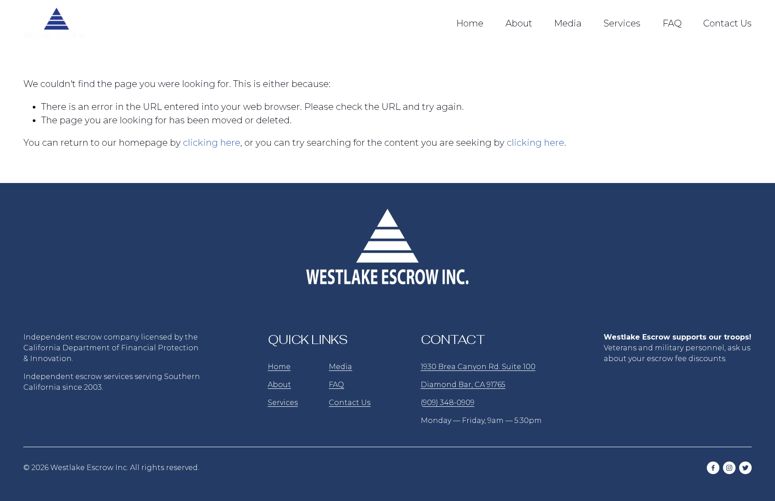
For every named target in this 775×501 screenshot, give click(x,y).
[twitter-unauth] (745, 468)
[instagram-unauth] (729, 468)
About (518, 23)
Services (621, 23)
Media (568, 23)
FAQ (672, 23)
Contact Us (727, 23)
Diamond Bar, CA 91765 (463, 384)
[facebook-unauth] (713, 468)
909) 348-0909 (449, 402)
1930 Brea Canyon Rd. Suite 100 (478, 366)
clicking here (211, 142)
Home (469, 23)
